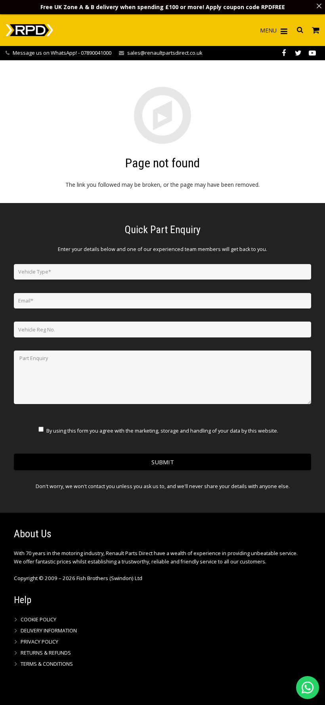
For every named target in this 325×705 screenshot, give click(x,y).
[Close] (319, 6)
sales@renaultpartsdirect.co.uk (165, 52)
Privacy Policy (39, 641)
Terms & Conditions (47, 664)
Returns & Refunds (46, 652)
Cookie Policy (38, 619)
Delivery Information (49, 630)
